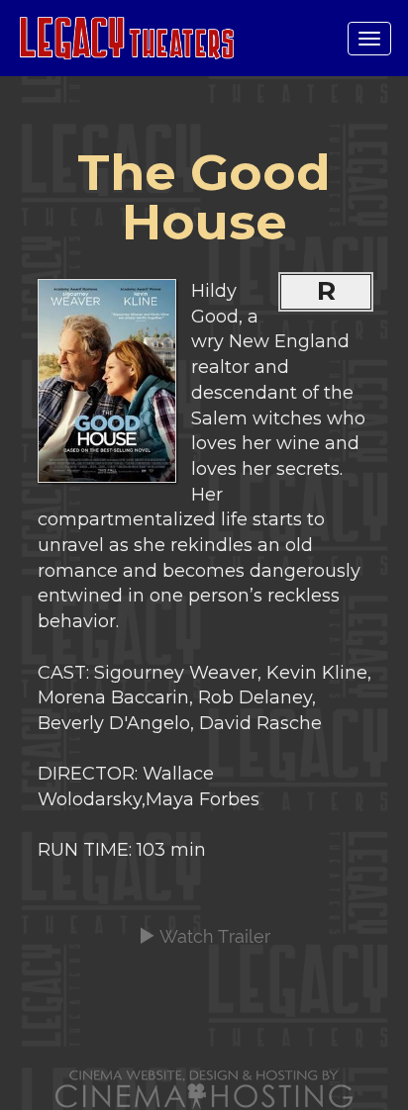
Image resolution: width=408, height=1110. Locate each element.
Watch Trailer (212, 936)
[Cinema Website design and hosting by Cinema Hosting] (204, 1089)
